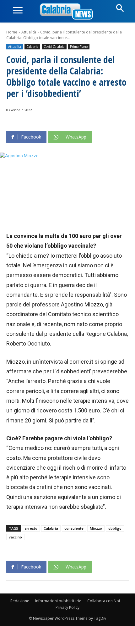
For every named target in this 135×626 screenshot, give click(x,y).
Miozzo (96, 528)
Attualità (28, 32)
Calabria (32, 46)
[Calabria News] (67, 12)
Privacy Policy (67, 607)
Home (11, 32)
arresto (30, 528)
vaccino (15, 537)
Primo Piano (79, 46)
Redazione (19, 600)
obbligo (115, 528)
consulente (74, 528)
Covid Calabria (54, 46)
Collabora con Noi (103, 600)
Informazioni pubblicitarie (58, 600)
